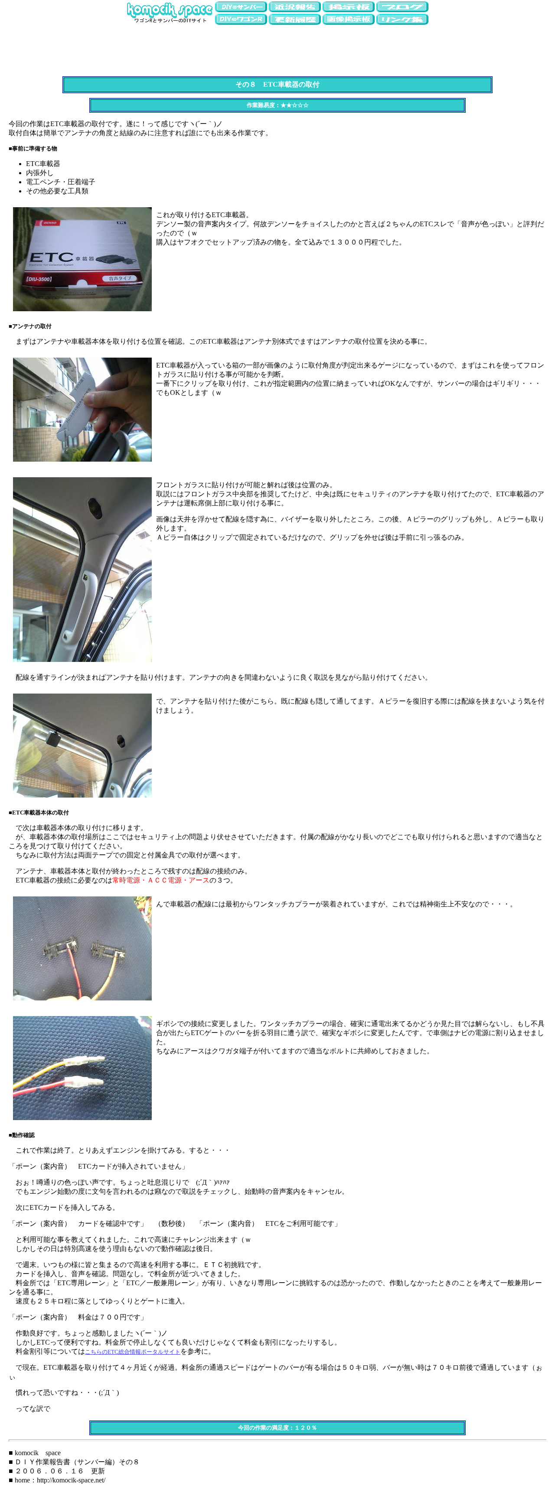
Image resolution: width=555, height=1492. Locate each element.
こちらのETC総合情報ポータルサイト (132, 1352)
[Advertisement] (277, 45)
